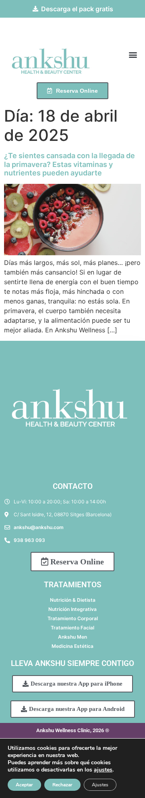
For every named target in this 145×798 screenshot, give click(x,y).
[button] (132, 54)
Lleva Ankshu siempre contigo (72, 663)
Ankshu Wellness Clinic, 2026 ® (72, 730)
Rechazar (62, 785)
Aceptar (24, 785)
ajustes (103, 770)
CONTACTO (73, 486)
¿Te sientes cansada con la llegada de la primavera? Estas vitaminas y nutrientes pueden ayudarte (69, 164)
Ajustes (100, 785)
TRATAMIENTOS (73, 584)
